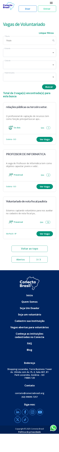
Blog (29, 350)
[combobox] (29, 53)
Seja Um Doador (29, 308)
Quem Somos (29, 301)
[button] (28, 8)
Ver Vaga (45, 139)
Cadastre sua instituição (29, 321)
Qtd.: (45, 128)
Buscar (49, 86)
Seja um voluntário (29, 314)
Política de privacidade (29, 432)
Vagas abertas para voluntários (29, 327)
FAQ (29, 343)
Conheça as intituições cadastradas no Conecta (29, 335)
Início (29, 295)
